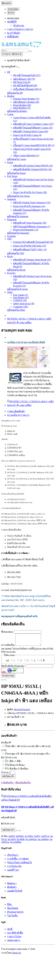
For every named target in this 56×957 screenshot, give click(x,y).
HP (8, 72)
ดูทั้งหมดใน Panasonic (18, 233)
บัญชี (9, 929)
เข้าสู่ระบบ (18, 25)
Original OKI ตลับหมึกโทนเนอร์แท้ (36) (33, 242)
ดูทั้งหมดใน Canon (16, 159)
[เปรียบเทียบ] (5, 679)
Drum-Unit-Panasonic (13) (25, 229)
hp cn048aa (15, 842)
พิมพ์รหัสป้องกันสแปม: (13, 666)
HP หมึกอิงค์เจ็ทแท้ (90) (25, 85)
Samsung (11, 199)
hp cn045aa (31, 839)
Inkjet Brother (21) (22, 108)
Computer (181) (20, 306)
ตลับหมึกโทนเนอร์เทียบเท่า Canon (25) (33, 127)
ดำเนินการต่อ (8, 676)
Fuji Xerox (12, 176)
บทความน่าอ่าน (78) (23, 303)
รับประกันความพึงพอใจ (19, 862)
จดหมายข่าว (13, 940)
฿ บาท (11, 13)
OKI (9, 238)
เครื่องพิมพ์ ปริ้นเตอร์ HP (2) (27, 89)
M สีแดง (20, 765)
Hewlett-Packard (22, 709)
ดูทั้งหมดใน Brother (17, 111)
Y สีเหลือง (23, 768)
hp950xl (20, 836)
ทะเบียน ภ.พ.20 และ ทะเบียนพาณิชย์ (26, 342)
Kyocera (11, 273)
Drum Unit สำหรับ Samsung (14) (29, 206)
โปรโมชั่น (12, 915)
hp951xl (45, 836)
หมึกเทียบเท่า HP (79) (24, 79)
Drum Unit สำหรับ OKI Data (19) (29, 246)
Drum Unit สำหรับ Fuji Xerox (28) (30, 192)
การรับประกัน (14, 866)
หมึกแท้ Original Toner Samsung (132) (31, 202)
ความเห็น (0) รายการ (18, 415)
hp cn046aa (43, 839)
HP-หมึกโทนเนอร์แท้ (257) (26, 75)
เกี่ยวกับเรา (13, 855)
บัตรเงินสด (12, 908)
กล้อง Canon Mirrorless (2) (26, 155)
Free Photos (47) (21, 297)
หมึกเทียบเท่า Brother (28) (26, 102)
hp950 (12, 836)
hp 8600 (20, 839)
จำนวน (5, 772)
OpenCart (16, 952)
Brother (10, 96)
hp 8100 (12, 839)
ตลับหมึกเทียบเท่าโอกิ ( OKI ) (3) (30, 249)
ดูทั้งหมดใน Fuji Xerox (18, 196)
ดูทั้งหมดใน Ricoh (16, 270)
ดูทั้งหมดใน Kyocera (17, 289)
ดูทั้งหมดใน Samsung (17, 216)
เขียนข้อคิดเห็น (23, 782)
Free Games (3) (20, 295)
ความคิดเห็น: (8, 645)
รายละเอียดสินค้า (16, 411)
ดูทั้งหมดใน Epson (16, 173)
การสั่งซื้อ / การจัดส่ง (18, 858)
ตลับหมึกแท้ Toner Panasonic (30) (29, 223)
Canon (10, 114)
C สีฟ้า (17, 761)
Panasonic (12, 219)
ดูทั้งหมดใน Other (16, 310)
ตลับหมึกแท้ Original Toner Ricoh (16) (32, 259)
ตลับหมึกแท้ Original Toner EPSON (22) (33, 165)
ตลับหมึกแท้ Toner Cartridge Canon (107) (33, 124)
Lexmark (11, 236)
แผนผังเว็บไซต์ (14, 891)
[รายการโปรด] (2, 679)
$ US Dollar (13, 9)
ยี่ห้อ (9, 904)
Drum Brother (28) (22, 105)
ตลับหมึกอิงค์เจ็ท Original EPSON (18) (32, 169)
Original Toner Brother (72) (26, 98)
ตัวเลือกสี (6, 742)
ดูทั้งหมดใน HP (15, 93)
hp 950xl (29, 836)
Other (10, 292)
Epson (10, 162)
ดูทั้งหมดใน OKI (15, 253)
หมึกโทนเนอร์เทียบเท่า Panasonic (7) (31, 226)
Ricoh (10, 256)
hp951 (37, 836)
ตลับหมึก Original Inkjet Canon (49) (30, 131)
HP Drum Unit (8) (21, 82)
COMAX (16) (20, 300)
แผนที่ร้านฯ (13, 870)
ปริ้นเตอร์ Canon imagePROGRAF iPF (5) (33, 145)
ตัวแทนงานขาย (15, 912)
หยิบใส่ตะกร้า (8, 776)
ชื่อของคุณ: (7, 632)
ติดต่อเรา (12, 883)
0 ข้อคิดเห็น (7, 782)
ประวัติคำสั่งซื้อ (15, 932)
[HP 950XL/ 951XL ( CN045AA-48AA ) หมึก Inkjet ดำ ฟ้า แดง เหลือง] (31, 405)
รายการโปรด (14, 936)
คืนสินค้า (12, 887)
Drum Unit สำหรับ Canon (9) (27, 135)
